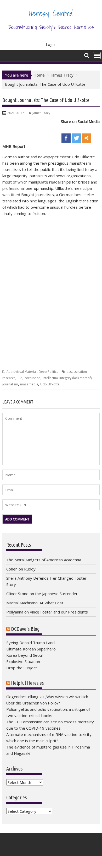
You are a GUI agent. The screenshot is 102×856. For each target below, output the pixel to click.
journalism (10, 384)
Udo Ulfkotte (49, 384)
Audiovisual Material (22, 371)
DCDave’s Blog (25, 629)
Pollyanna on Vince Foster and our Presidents (47, 612)
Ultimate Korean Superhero (31, 649)
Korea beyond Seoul (24, 655)
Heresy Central (51, 13)
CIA (20, 378)
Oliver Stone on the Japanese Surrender (42, 593)
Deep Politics (48, 371)
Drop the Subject (21, 667)
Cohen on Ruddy (21, 569)
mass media (29, 384)
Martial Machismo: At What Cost (34, 602)
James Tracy (41, 113)
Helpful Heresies (27, 683)
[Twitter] (76, 134)
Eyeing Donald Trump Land (30, 642)
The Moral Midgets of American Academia (43, 559)
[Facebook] (66, 134)
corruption (33, 378)
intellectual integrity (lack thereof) (67, 378)
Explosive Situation (23, 661)
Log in (51, 44)
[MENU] (97, 55)
